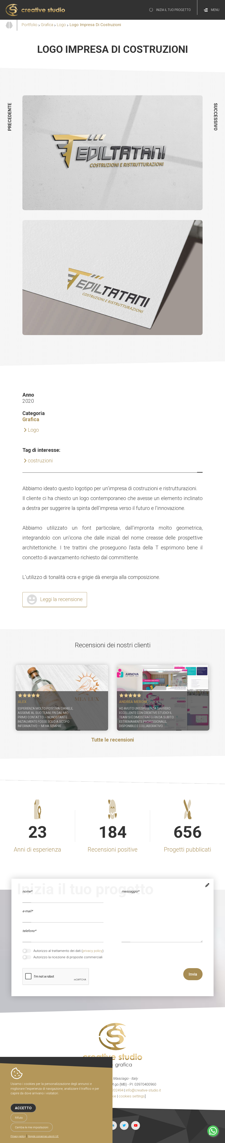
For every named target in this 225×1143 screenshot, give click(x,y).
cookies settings (132, 1096)
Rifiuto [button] (19, 1117)
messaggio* (130, 891)
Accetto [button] (23, 1108)
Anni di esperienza (37, 849)
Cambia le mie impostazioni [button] (31, 1127)
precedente (9, 117)
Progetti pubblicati (187, 849)
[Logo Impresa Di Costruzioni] (112, 212)
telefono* (29, 931)
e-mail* (27, 911)
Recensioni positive (113, 849)
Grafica (47, 24)
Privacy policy (18, 1136)
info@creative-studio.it (143, 1090)
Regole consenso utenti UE (43, 1136)
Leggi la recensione (61, 599)
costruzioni (40, 461)
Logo (61, 24)
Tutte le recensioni (112, 740)
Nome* (27, 891)
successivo (215, 117)
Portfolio (29, 24)
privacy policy (92, 951)
